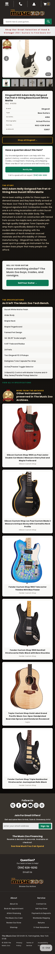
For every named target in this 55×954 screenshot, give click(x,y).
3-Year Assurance (41, 927)
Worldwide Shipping (41, 918)
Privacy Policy (19, 944)
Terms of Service (29, 944)
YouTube (30, 805)
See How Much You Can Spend (27, 846)
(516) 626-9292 (40, 175)
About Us (14, 904)
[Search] (48, 21)
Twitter (24, 805)
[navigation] (7, 4)
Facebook (18, 805)
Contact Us (41, 904)
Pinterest (41, 805)
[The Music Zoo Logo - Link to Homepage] (27, 12)
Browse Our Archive (27, 886)
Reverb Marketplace (12, 805)
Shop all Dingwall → (27, 140)
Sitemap (13, 927)
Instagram (36, 805)
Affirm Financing (14, 913)
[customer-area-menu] (34, 4)
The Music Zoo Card (13, 918)
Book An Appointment (13, 908)
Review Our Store (13, 922)
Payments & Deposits (41, 913)
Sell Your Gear (41, 908)
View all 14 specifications (16, 382)
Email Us (27, 872)
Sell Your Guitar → (27, 283)
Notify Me (27, 169)
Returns (41, 922)
